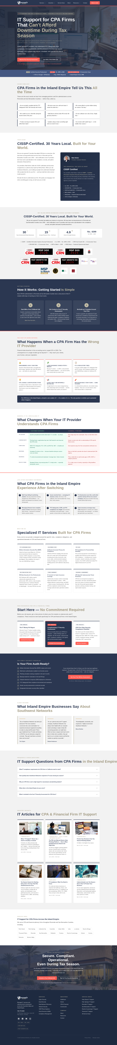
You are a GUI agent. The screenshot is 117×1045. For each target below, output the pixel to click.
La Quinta (76, 929)
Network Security (43, 1006)
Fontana (61, 933)
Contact (85, 3)
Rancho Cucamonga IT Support (90, 1009)
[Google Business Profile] (30, 1018)
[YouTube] (26, 1018)
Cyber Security (42, 999)
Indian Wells (61, 929)
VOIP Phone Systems (44, 1009)
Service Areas (61, 3)
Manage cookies (96, 1037)
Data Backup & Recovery (45, 1004)
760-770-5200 (20, 1011)
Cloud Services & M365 (45, 1011)
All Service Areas (86, 1013)
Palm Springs (31, 929)
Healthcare (63, 999)
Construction (63, 1006)
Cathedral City (42, 929)
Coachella (52, 929)
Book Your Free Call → (30, 320)
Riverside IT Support (87, 1004)
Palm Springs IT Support (88, 1002)
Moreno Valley (30, 937)
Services (42, 3)
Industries (51, 3)
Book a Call (95, 3)
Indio (69, 929)
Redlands (53, 933)
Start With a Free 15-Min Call (50, 59)
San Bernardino (43, 933)
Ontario (83, 933)
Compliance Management (45, 1013)
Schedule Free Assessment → (56, 643)
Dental (62, 1002)
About (68, 3)
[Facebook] (18, 1018)
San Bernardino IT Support (89, 1006)
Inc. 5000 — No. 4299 (23, 1022)
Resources (76, 3)
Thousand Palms (23, 933)
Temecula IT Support (87, 1011)
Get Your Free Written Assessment (80, 677)
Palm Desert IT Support (88, 999)
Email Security (42, 1002)
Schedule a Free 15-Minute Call (47, 978)
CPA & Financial (64, 1004)
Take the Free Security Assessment (28, 59)
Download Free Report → (27, 639)
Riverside (33, 933)
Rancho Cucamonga (72, 933)
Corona (90, 933)
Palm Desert (22, 929)
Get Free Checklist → (82, 643)
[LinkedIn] (22, 1018)
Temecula (21, 937)
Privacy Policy (88, 1037)
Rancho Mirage (87, 929)
